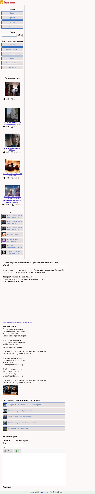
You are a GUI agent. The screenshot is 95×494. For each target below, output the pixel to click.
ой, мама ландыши (12, 96)
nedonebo (12, 54)
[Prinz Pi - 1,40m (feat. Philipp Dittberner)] (12, 140)
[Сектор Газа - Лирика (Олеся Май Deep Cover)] (12, 166)
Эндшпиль (12, 67)
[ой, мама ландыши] (12, 89)
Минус (12, 58)
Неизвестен (12, 45)
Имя (4, 443)
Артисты (12, 18)
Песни (12, 13)
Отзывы (12, 22)
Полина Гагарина (12, 49)
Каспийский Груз (12, 63)
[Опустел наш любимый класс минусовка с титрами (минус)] (12, 115)
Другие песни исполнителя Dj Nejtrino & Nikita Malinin (17, 322)
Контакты (12, 27)
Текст (5, 447)
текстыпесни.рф (44, 492)
